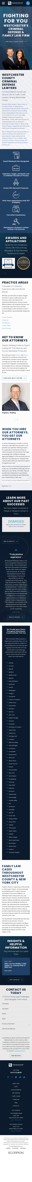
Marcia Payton (14, 115)
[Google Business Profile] (16, 1077)
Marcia (25, 355)
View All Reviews (14, 617)
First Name (5, 1003)
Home (16, 1086)
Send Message (16, 1056)
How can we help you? (8, 1028)
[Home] (15, 3)
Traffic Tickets (16, 1096)
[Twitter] (12, 1077)
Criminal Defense (16, 1090)
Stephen (18, 355)
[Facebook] (8, 1077)
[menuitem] (8, 1148)
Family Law (16, 1099)
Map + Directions (16, 1120)
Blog (16, 1102)
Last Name (5, 1008)
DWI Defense (16, 1093)
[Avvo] (20, 1077)
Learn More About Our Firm (12, 378)
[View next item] (6, 273)
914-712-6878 (16, 1072)
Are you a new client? (8, 1023)
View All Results (9, 541)
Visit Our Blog (14, 980)
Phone (4, 1013)
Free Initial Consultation (14, 42)
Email (3, 1018)
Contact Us (16, 1105)
